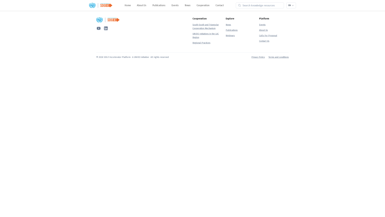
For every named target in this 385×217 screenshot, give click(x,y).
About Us (141, 5)
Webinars (230, 35)
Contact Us (264, 41)
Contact (220, 5)
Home (128, 5)
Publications (158, 5)
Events (175, 5)
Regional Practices (201, 43)
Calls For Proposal (268, 35)
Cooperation (203, 5)
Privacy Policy (258, 57)
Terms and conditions (278, 57)
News (188, 5)
